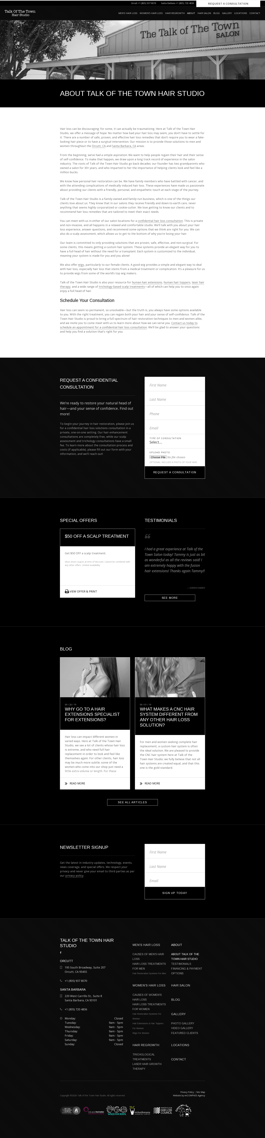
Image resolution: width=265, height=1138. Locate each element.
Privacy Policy (187, 1092)
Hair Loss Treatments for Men (149, 966)
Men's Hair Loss (127, 13)
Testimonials (181, 963)
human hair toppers (177, 282)
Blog (216, 13)
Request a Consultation (228, 3)
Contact (255, 13)
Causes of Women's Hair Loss (147, 997)
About (191, 13)
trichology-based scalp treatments (122, 286)
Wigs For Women (140, 1033)
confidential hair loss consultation (160, 221)
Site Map (200, 1092)
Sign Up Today (174, 893)
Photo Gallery (182, 1023)
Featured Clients (184, 1033)
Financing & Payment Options (186, 971)
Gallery (227, 13)
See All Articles (132, 802)
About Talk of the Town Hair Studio (185, 957)
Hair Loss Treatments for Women (149, 1007)
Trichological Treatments (143, 1057)
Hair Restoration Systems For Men (149, 973)
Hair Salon (204, 13)
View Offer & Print (83, 591)
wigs (81, 264)
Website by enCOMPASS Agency (189, 1095)
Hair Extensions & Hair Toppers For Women (147, 1025)
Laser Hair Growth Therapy (146, 1066)
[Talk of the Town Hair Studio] (20, 13)
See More (170, 597)
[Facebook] (60, 952)
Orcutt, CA (99, 146)
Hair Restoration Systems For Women (146, 1016)
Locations (240, 13)
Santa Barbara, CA (124, 146)
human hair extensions (147, 282)
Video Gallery (182, 1028)
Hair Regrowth (175, 13)
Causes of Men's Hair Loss (148, 957)
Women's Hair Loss (151, 13)
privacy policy (74, 875)
